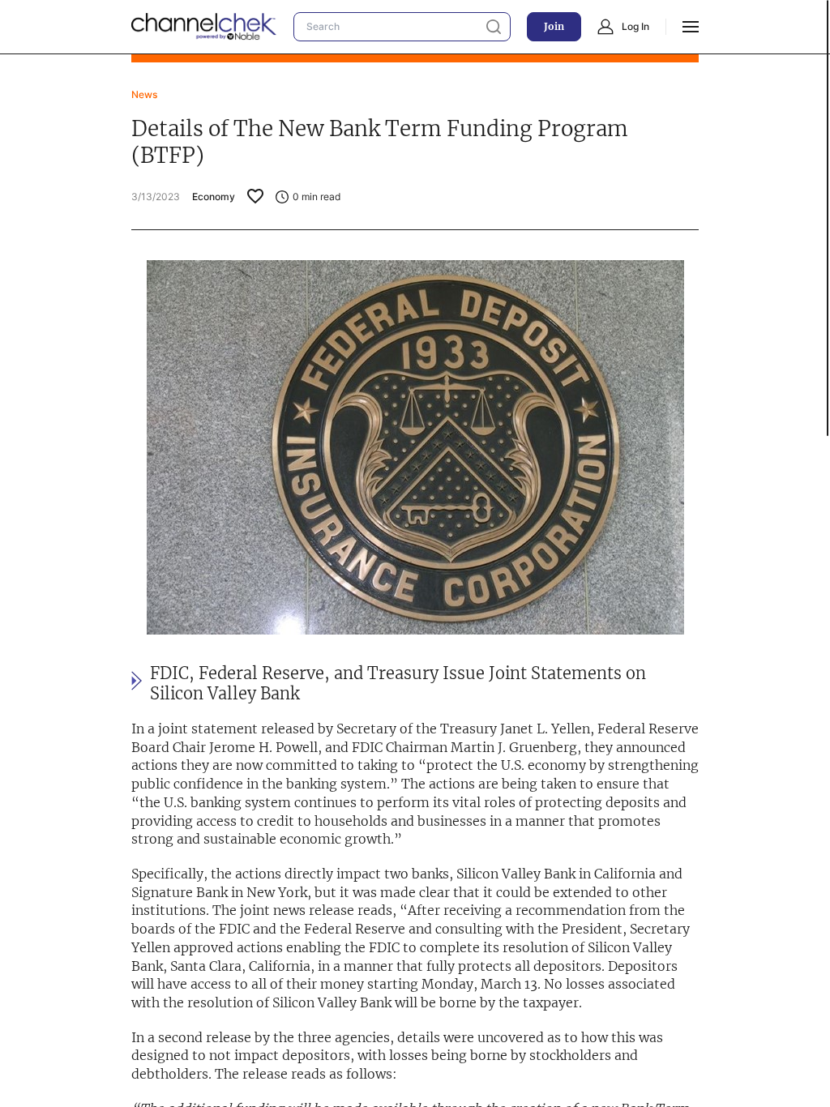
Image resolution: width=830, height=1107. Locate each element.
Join (554, 26)
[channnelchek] (204, 26)
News (144, 94)
